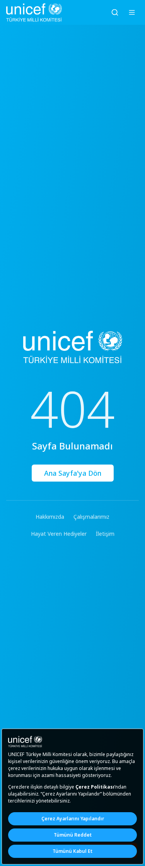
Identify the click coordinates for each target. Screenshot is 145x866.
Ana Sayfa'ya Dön (72, 473)
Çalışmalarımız (91, 516)
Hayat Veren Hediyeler (59, 533)
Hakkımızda (50, 516)
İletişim (105, 533)
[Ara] (115, 12)
